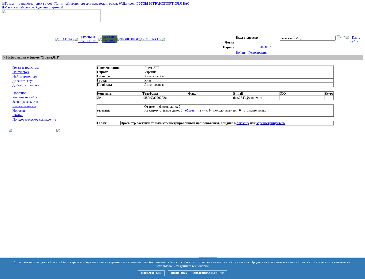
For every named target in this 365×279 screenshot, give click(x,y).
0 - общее (187, 110)
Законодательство (25, 101)
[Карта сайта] (354, 41)
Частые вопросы (24, 106)
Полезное (19, 93)
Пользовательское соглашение (34, 119)
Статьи (17, 115)
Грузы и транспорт (25, 67)
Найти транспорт (24, 76)
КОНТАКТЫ (152, 39)
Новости (18, 110)
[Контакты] (344, 36)
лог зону (243, 123)
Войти (240, 52)
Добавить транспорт (27, 85)
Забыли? (265, 47)
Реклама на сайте (24, 97)
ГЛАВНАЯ (67, 39)
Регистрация (257, 52)
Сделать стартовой (49, 7)
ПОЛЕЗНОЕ (130, 39)
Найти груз (20, 72)
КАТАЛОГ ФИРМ (109, 39)
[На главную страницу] (341, 36)
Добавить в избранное (18, 7)
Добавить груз (22, 81)
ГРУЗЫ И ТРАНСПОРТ (88, 39)
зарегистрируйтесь (270, 123)
